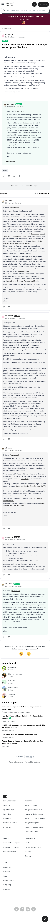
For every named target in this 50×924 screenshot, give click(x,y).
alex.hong (11, 104)
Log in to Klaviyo (8, 810)
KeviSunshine (13, 687)
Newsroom (6, 871)
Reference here (23, 271)
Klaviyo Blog (7, 814)
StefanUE (11, 694)
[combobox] (25, 10)
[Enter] (4, 10)
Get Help (28, 856)
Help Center (7, 818)
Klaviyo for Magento (32, 823)
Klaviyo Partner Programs (11, 843)
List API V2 (24, 479)
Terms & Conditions (16, 762)
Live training (7, 827)
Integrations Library (9, 851)
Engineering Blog (8, 880)
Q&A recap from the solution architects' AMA (19, 734)
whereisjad (12, 667)
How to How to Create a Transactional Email (22, 281)
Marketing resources (10, 823)
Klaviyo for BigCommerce (34, 814)
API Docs (28, 851)
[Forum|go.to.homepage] (10, 4)
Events (27, 843)
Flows (5, 170)
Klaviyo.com (7, 805)
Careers (5, 876)
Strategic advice (8, 730)
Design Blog (7, 885)
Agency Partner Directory (11, 847)
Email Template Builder (33, 847)
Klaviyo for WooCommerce (34, 827)
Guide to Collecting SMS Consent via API (31, 486)
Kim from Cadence (15, 674)
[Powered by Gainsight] (25, 757)
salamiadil (9, 34)
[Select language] (34, 4)
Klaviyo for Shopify (31, 805)
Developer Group (8, 721)
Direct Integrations (31, 831)
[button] (2, 5)
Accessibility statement (33, 762)
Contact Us (6, 889)
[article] (25, 254)
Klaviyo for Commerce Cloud (35, 818)
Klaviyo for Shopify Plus (33, 810)
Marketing (7, 28)
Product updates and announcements (16, 712)
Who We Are (7, 867)
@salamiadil (19, 111)
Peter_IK (11, 681)
